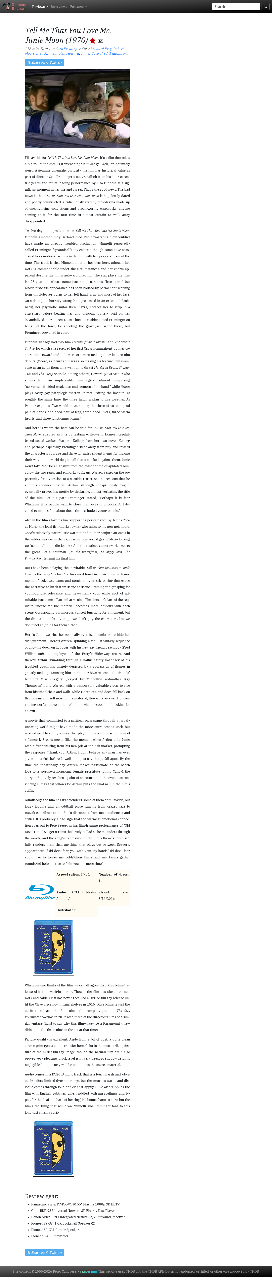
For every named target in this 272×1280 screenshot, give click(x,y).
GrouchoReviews (19, 6)
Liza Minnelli (47, 53)
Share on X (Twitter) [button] (46, 62)
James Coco (90, 53)
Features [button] (77, 7)
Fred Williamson (113, 53)
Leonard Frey (101, 48)
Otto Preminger (68, 48)
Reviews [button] (39, 7)
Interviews (59, 7)
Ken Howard (69, 53)
